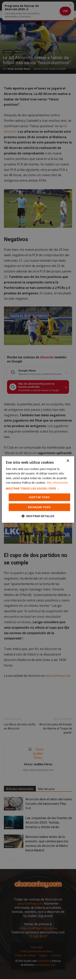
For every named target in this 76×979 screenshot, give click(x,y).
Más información (57, 482)
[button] (38, 488)
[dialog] (38, 489)
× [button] (67, 460)
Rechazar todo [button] (39, 507)
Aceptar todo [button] (39, 497)
